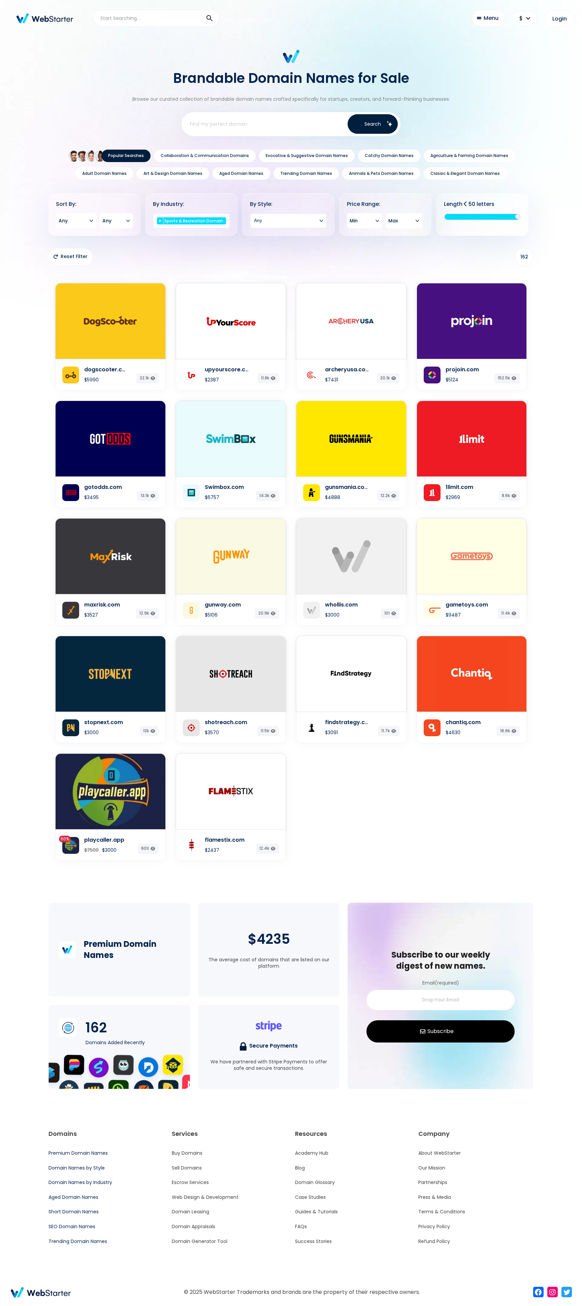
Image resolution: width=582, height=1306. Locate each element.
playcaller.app (104, 840)
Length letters (469, 204)
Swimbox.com (224, 487)
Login (559, 19)
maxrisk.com (102, 605)
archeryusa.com (348, 369)
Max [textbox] (393, 220)
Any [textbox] (63, 220)
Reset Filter (74, 256)
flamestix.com (225, 840)
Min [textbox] (354, 220)
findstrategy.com (349, 722)
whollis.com (341, 605)
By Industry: (168, 204)
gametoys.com (467, 605)
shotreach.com (226, 722)
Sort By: (66, 204)
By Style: (261, 204)
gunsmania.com (347, 487)
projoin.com (462, 369)
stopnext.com (103, 722)
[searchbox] (191, 228)
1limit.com (459, 487)
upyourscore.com (229, 369)
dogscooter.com (107, 369)
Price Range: (363, 204)
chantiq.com (463, 722)
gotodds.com (103, 487)
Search (372, 124)
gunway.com (223, 605)
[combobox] (76, 220)
